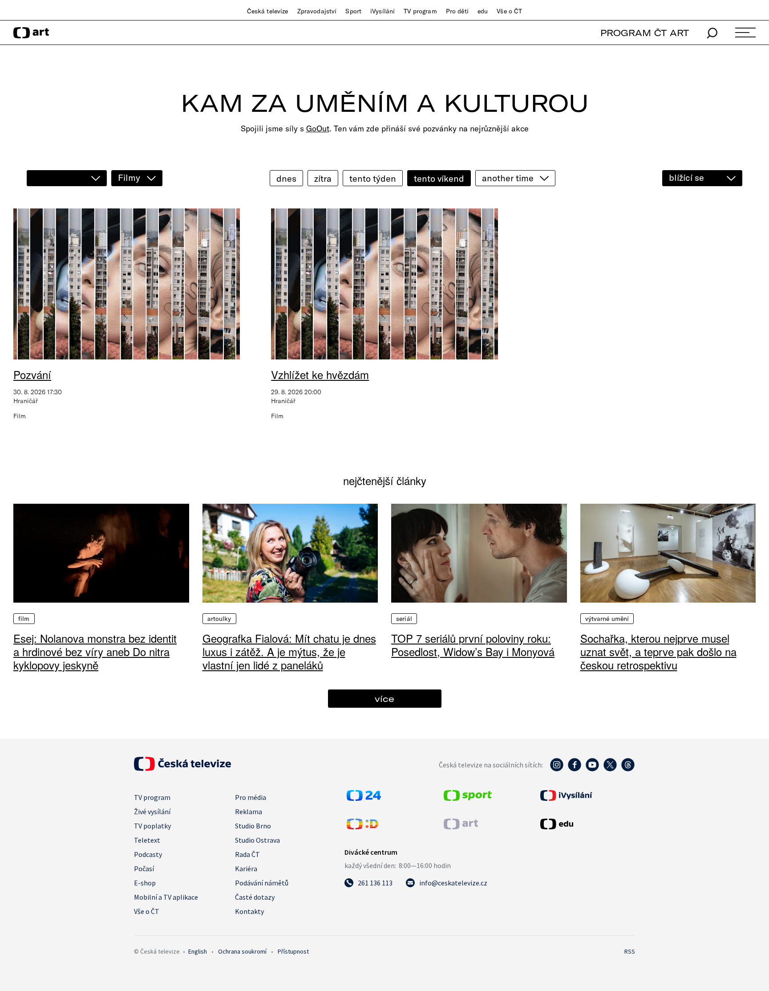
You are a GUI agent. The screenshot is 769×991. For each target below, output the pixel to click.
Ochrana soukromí (242, 951)
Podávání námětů (261, 882)
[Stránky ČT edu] (586, 824)
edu (483, 11)
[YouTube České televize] (592, 769)
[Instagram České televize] (557, 769)
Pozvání (32, 374)
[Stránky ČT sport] (468, 798)
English (197, 951)
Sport (353, 11)
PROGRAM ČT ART (644, 32)
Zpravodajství (317, 11)
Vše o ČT (509, 11)
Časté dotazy (255, 897)
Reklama (248, 811)
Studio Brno (253, 825)
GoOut (317, 128)
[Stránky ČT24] (364, 798)
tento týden (372, 178)
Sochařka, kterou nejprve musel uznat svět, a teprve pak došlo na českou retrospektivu (658, 651)
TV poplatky (152, 825)
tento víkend (439, 178)
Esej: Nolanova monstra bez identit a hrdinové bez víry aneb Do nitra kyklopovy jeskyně (95, 651)
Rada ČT (247, 854)
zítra (323, 178)
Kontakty (249, 911)
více (384, 698)
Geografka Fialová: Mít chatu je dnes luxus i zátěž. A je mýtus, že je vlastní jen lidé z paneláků (289, 651)
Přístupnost (293, 951)
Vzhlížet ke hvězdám (320, 374)
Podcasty (148, 854)
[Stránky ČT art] (461, 826)
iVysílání (382, 11)
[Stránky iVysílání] (586, 795)
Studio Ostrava (257, 840)
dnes (286, 178)
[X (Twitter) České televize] (610, 769)
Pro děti (457, 11)
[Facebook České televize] (574, 769)
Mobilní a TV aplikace (166, 897)
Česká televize (267, 11)
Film (24, 619)
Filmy (129, 177)
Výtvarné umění (607, 619)
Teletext (147, 840)
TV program (420, 11)
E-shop (145, 882)
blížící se (686, 177)
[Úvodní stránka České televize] (182, 768)
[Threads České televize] (628, 769)
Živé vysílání (152, 811)
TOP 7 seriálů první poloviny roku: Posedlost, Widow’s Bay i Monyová (472, 644)
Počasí (144, 868)
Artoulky (219, 619)
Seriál (404, 619)
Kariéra (246, 868)
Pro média (250, 797)
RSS (629, 951)
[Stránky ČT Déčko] (362, 826)
